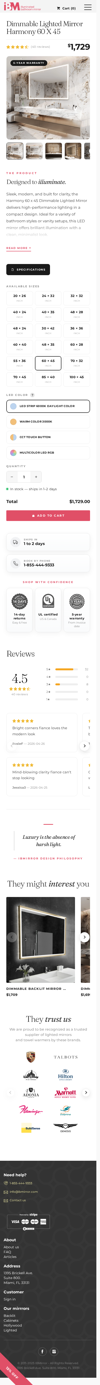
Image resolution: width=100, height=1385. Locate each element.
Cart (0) (69, 8)
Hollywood (13, 1325)
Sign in (10, 1299)
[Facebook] (42, 1351)
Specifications (31, 269)
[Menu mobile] (88, 8)
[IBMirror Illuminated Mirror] (22, 6)
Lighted (10, 1330)
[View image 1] (14, 151)
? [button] (32, 395)
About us (11, 1247)
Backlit (10, 1315)
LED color (19, 395)
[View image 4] (73, 151)
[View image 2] (34, 151)
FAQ (7, 1252)
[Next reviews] (84, 746)
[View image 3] (53, 151)
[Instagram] (54, 1351)
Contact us (18, 1200)
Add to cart (50, 515)
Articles (10, 1257)
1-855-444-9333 (39, 565)
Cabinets (11, 1320)
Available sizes (23, 286)
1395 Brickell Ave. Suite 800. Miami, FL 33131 (18, 1278)
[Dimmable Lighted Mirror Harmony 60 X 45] (48, 97)
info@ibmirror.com (24, 1191)
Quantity (16, 466)
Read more (18, 248)
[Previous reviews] (12, 746)
